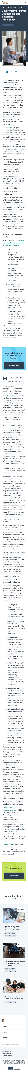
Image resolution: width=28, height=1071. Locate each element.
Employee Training (10, 933)
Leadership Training (8, 25)
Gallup (10, 128)
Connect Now (14, 875)
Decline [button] (17, 1068)
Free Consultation (14, 365)
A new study (11, 396)
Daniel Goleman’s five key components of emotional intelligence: (13, 243)
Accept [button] (10, 1068)
